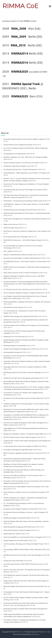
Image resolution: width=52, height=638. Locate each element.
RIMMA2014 (19, 53)
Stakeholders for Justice (12, 534)
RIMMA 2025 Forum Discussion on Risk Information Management (27, 267)
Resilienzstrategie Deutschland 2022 (17, 518)
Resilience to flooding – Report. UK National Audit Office (24, 434)
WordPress (35, 634)
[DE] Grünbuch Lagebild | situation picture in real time (23, 453)
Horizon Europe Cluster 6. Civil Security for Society (21, 163)
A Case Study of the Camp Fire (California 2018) (20, 446)
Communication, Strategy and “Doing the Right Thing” (23, 544)
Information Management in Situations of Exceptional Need (25, 219)
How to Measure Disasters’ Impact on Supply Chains (22, 293)
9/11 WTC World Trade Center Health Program (20, 437)
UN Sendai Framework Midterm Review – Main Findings (24, 512)
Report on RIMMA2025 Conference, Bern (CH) (20, 255)
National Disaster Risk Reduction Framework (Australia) (23, 586)
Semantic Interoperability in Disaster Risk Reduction (22, 258)
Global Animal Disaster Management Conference (21, 349)
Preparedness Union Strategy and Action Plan (20, 210)
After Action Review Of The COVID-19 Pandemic (21, 273)
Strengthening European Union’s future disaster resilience (24, 139)
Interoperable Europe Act (13, 352)
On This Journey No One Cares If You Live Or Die (21, 289)
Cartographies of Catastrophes (14, 154)
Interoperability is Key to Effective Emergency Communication (26, 325)
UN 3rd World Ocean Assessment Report (18, 145)
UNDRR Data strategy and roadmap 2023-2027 (21, 316)
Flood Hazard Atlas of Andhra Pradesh (17, 530)
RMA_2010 (18, 45)
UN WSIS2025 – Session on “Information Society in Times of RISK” (26, 204)
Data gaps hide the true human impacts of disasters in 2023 (25, 367)
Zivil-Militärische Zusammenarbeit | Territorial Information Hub (26, 575)
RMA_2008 (18, 28)
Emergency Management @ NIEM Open (18, 450)
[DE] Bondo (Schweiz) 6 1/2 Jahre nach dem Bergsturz (23, 372)
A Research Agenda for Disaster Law (17, 166)
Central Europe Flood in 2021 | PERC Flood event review (24, 564)
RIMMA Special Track (25, 84)
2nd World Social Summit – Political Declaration (20, 169)
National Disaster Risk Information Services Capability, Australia (26, 521)
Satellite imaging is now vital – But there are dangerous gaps (25, 157)
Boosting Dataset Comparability (15, 345)
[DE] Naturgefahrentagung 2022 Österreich (19, 527)
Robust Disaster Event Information (16, 540)
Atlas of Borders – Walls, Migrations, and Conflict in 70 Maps (24, 173)
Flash (46, 632)
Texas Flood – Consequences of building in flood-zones (23, 201)
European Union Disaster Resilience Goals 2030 (21, 509)
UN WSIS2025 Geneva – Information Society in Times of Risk (25, 261)
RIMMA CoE (20, 6)
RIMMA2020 (20, 71)
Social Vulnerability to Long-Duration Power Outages (23, 537)
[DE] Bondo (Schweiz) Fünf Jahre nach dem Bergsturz (23, 555)
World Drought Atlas (11, 228)
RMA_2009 (18, 36)
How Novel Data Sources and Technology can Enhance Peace (25, 189)
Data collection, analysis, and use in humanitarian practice (24, 492)
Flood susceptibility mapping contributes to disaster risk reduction (27, 302)
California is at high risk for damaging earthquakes (22, 378)
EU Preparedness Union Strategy (15, 237)
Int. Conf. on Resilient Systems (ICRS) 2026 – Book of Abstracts (26, 148)
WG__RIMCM (8, 251)
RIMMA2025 (15, 96)
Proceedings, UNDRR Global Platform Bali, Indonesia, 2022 (25, 549)
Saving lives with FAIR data (13, 561)
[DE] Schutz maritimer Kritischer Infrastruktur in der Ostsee (25, 231)
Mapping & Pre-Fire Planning (14, 336)
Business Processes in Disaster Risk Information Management (25, 609)
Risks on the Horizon (11, 224)
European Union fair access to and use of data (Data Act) (24, 398)
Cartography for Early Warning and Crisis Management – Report (27, 592)
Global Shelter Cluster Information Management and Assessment (27, 441)
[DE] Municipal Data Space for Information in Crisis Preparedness (27, 213)
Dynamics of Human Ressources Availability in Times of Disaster (26, 184)
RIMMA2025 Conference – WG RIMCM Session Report (23, 240)
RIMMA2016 (19, 62)
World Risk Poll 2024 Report (14, 307)
